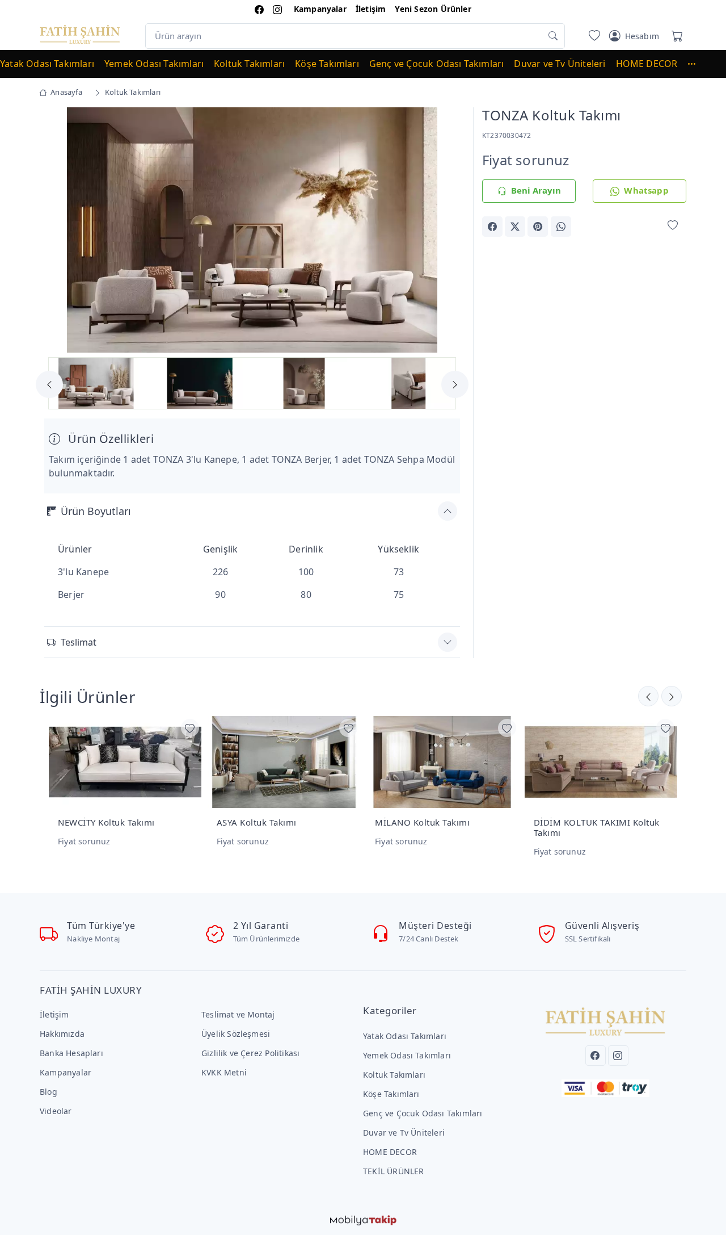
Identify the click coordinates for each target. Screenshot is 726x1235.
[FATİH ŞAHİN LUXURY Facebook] (259, 8)
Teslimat (78, 642)
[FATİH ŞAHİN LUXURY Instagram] (277, 8)
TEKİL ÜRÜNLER (393, 1171)
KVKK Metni (224, 1072)
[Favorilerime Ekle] (672, 226)
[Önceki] (671, 696)
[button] (697, 63)
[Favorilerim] (592, 36)
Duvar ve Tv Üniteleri (559, 63)
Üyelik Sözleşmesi (235, 1033)
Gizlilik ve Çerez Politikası (250, 1053)
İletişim (371, 8)
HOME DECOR (647, 63)
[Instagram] (618, 1055)
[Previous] (58, 231)
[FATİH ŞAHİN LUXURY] (80, 34)
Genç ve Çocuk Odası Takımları (436, 63)
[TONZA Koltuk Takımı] (252, 229)
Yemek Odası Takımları (154, 63)
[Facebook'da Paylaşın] (492, 226)
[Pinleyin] (537, 226)
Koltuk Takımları (249, 63)
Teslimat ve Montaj (238, 1014)
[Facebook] (595, 1055)
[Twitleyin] (515, 226)
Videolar (56, 1111)
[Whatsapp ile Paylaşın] (561, 226)
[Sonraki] (648, 696)
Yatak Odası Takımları (47, 63)
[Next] (445, 231)
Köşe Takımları (327, 63)
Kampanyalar (320, 8)
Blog (48, 1091)
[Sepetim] (675, 36)
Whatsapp (646, 190)
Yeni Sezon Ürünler (433, 8)
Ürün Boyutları (96, 511)
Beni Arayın (536, 190)
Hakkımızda (62, 1033)
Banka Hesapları (71, 1053)
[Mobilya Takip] (363, 1219)
